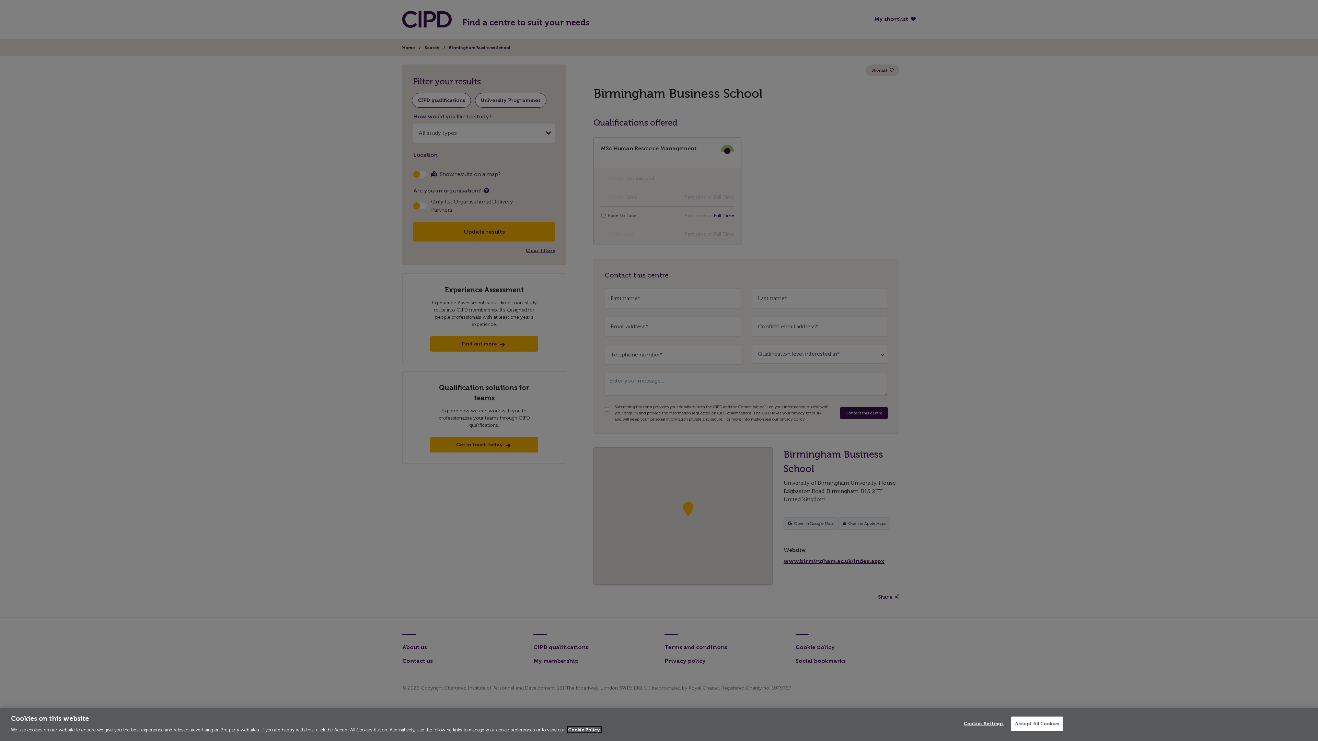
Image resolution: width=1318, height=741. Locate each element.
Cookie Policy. (584, 729)
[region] (659, 724)
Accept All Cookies (1037, 723)
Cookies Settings (984, 723)
